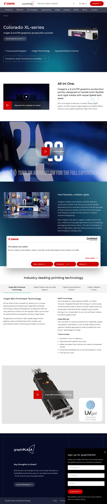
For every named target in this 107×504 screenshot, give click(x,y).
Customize (60, 264)
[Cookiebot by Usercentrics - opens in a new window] (90, 239)
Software (19, 10)
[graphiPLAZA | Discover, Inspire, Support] (28, 3)
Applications (46, 10)
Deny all (13, 264)
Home (5, 16)
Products (8, 10)
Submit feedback (23, 485)
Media (57, 10)
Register (95, 4)
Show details (90, 258)
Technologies (32, 10)
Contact (94, 10)
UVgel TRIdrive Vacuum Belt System (44, 288)
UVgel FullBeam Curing (93, 288)
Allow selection (38, 264)
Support (67, 10)
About (84, 10)
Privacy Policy (65, 500)
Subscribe (74, 492)
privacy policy (80, 499)
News (76, 10)
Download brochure (14, 39)
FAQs (55, 500)
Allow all (82, 264)
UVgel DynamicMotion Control (71, 288)
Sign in (84, 4)
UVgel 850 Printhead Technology (16, 288)
